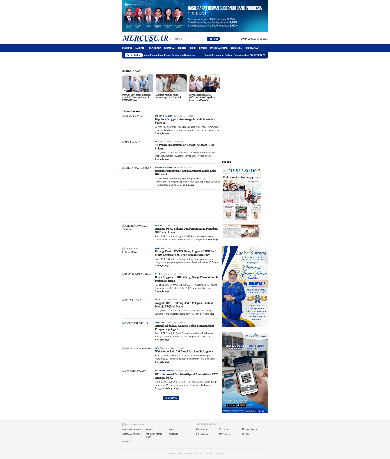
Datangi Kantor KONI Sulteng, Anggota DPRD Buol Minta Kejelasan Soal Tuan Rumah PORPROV (185, 253)
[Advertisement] (171, 205)
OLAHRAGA (159, 248)
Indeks (149, 430)
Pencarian (213, 39)
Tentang (173, 434)
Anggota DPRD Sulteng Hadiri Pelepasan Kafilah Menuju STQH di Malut (184, 304)
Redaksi (126, 441)
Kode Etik (174, 430)
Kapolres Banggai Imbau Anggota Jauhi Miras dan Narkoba (185, 120)
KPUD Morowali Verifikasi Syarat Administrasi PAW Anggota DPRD (186, 375)
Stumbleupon (251, 429)
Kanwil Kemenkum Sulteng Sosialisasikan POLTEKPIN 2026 (214, 55)
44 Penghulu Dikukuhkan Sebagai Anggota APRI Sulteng (184, 146)
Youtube (226, 434)
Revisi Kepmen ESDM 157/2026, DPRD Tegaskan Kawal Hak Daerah (169, 97)
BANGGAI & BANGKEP (163, 116)
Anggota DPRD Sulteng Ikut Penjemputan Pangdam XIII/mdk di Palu (186, 230)
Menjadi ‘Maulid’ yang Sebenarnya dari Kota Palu (135, 96)
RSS (247, 434)
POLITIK (158, 274)
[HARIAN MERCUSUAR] (146, 38)
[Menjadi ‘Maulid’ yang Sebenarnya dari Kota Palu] (137, 83)
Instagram (204, 434)
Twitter (225, 429)
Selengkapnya (162, 133)
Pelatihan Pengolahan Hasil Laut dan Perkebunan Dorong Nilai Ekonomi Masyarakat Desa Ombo (204, 98)
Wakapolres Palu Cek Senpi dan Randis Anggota (184, 351)
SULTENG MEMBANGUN (164, 371)
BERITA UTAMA (131, 70)
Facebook (204, 429)
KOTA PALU (159, 142)
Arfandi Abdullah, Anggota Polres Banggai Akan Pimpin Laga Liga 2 (184, 327)
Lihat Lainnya (171, 398)
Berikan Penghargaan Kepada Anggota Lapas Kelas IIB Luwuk (185, 172)
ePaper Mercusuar (132, 430)
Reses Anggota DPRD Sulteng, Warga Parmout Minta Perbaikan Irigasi (186, 278)
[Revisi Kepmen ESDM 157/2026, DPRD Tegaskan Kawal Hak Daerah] (171, 83)
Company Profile (131, 434)
